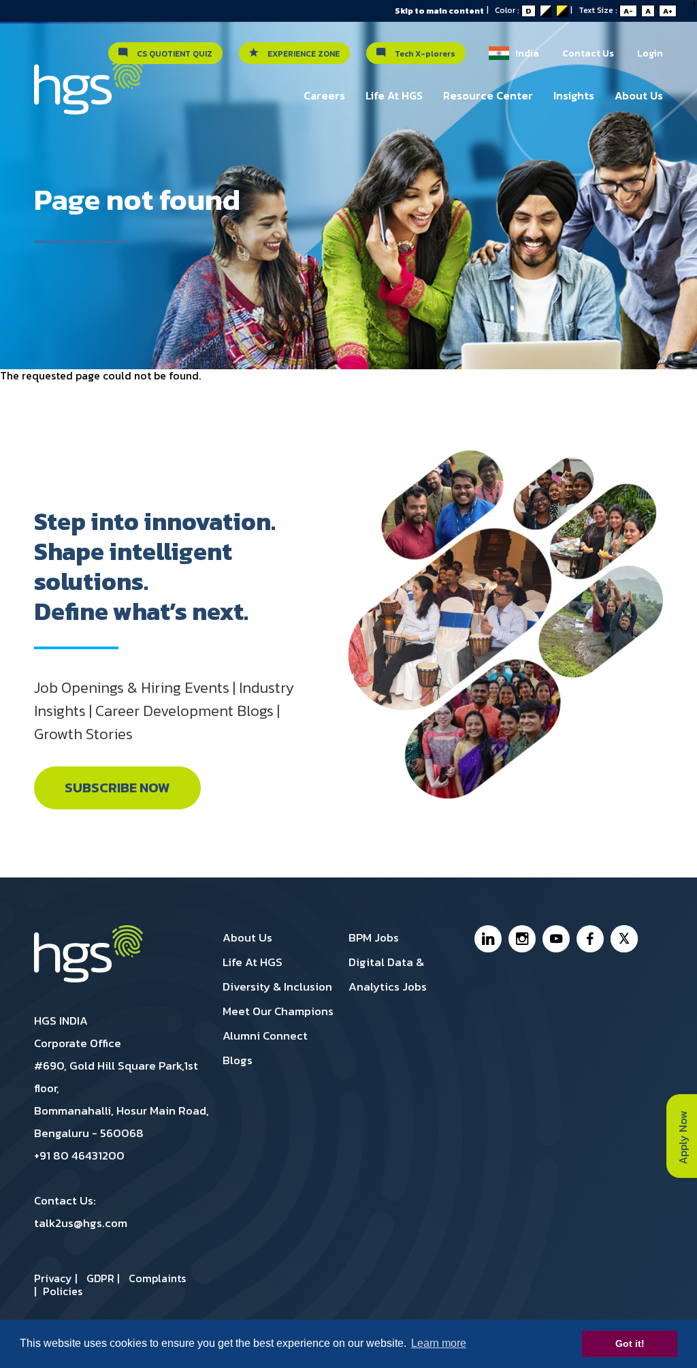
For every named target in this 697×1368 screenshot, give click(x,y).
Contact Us (588, 53)
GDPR (100, 1278)
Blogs (238, 1060)
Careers (324, 95)
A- (628, 10)
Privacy (53, 1278)
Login (650, 53)
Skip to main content (439, 11)
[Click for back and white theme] (546, 11)
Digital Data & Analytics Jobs (387, 974)
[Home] (88, 92)
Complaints (157, 1278)
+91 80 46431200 (79, 1155)
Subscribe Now (117, 788)
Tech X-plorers (422, 54)
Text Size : (625, 10)
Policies (62, 1291)
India (524, 53)
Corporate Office (77, 1043)
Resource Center (488, 95)
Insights (573, 95)
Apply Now (683, 1136)
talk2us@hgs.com (80, 1223)
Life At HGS (394, 95)
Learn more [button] (438, 1343)
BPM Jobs (373, 937)
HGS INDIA (61, 1020)
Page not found (137, 199)
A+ (667, 10)
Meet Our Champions (278, 1011)
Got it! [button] (630, 1343)
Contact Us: (65, 1200)
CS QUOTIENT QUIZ (171, 54)
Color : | (537, 10)
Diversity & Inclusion (277, 986)
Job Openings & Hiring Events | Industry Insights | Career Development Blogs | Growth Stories (164, 711)
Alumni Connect (265, 1035)
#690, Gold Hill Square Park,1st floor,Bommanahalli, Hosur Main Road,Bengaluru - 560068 (121, 1099)
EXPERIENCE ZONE (300, 54)
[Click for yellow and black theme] (562, 11)
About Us (639, 95)
